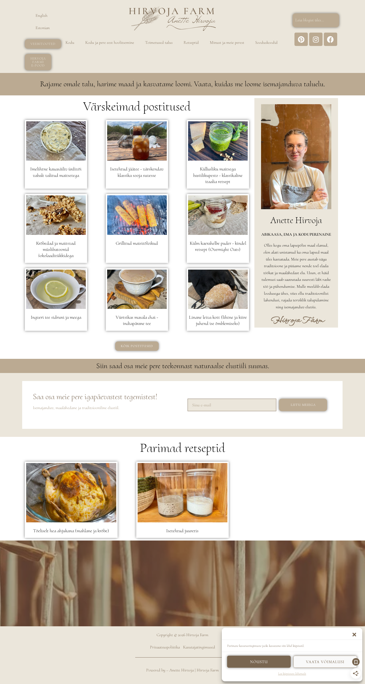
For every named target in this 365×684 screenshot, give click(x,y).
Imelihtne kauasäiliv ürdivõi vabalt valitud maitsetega (55, 172)
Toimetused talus (159, 42)
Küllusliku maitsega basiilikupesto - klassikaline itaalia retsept (218, 175)
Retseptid (191, 42)
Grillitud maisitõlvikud (137, 243)
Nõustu (259, 661)
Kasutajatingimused (199, 647)
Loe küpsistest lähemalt (292, 673)
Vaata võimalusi (325, 661)
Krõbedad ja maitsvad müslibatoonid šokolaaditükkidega (56, 249)
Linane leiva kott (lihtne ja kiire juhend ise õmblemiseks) (218, 320)
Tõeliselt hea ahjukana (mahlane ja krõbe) (71, 531)
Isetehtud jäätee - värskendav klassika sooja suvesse (137, 172)
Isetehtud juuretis (182, 531)
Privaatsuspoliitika (165, 647)
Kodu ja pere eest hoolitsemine (109, 42)
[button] (354, 634)
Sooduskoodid (266, 42)
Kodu (69, 42)
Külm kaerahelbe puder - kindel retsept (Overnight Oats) (218, 246)
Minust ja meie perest (227, 42)
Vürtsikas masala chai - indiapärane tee (137, 320)
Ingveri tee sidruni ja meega (56, 317)
